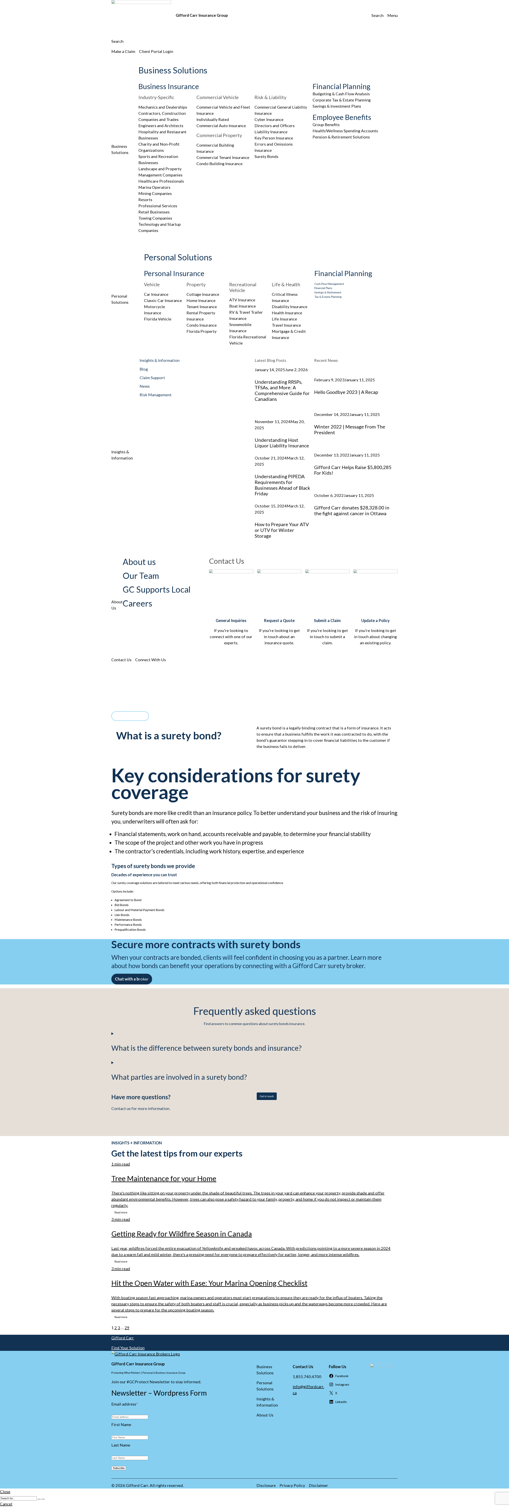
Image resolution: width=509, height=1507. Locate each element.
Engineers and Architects (160, 125)
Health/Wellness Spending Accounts (345, 130)
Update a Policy (375, 620)
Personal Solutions (178, 257)
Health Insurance (287, 312)
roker (132, 978)
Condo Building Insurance (219, 163)
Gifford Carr (122, 1337)
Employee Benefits (342, 117)
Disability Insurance (289, 306)
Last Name (120, 1445)
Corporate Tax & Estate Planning (342, 99)
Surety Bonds (266, 156)
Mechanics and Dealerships (162, 107)
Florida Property (202, 331)
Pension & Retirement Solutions (341, 136)
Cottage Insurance (203, 294)
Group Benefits (326, 124)
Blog (144, 369)
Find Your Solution (128, 1347)
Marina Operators (154, 187)
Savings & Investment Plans (337, 106)
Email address (124, 1404)
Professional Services (157, 205)
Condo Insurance (202, 325)
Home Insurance (201, 300)
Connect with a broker (130, 716)
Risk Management (156, 394)
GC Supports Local (156, 589)
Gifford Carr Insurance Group (202, 15)
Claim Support (152, 377)
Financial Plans (323, 288)
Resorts (145, 199)
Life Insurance (284, 318)
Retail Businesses (154, 211)
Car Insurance (156, 294)
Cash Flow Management (329, 283)
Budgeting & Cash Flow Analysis (341, 93)
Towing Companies (155, 218)
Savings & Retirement (327, 292)
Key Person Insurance (273, 137)
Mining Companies (155, 193)
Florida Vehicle (157, 318)
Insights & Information (160, 360)
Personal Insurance (174, 273)
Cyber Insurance (269, 119)
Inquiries (238, 620)
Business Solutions (172, 70)
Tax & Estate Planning (328, 296)
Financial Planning (341, 86)
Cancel (6, 1503)
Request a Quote (279, 620)
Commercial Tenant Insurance (222, 157)
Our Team (141, 576)
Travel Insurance (286, 325)
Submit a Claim (327, 620)
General (223, 620)
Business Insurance (168, 86)
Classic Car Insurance (163, 300)
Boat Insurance (242, 306)
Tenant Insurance (202, 306)
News (145, 386)
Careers (137, 603)
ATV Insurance (242, 299)
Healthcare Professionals (161, 181)
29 (127, 1327)
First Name (121, 1424)
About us (139, 562)
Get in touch (267, 1096)
